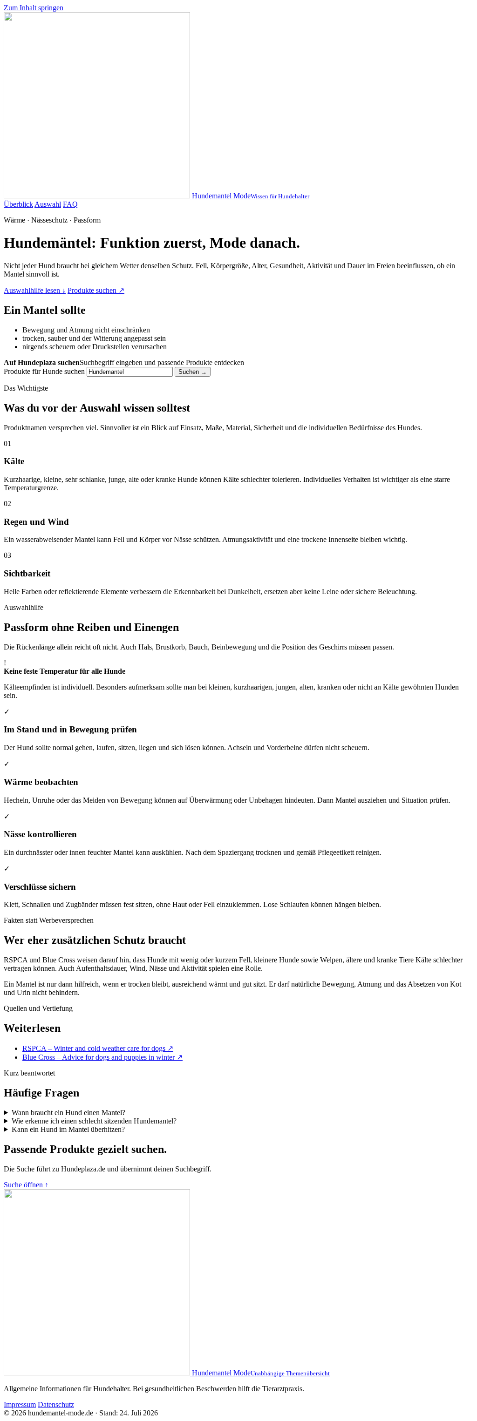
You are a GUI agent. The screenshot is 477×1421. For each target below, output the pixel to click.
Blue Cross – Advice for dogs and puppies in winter (102, 1057)
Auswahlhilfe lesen (35, 290)
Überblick (18, 204)
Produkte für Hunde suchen (44, 371)
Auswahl (47, 204)
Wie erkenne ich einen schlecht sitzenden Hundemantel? (94, 1121)
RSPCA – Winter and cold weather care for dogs (97, 1048)
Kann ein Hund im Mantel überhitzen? (68, 1129)
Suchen (192, 371)
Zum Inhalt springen (33, 8)
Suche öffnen (26, 1185)
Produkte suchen (96, 290)
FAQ (70, 204)
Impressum (20, 1404)
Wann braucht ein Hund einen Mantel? (68, 1112)
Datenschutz (56, 1404)
